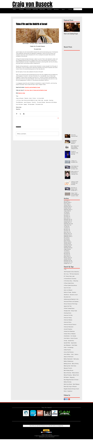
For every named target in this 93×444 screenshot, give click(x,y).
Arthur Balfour (67, 354)
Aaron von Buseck (68, 290)
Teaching (18, 109)
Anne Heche (67, 338)
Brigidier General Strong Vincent (71, 388)
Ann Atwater (73, 336)
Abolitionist (66, 294)
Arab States (74, 345)
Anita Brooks (67, 336)
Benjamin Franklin (68, 368)
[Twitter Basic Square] (67, 399)
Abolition (74, 292)
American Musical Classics (70, 324)
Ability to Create (67, 292)
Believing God (67, 365)
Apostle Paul (71, 340)
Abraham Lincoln (74, 294)
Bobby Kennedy (67, 382)
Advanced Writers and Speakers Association (72, 301)
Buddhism (70, 391)
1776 (65, 269)
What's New (18, 107)
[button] (46, 431)
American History (68, 317)
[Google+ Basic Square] (69, 399)
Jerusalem (46, 100)
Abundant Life (67, 297)
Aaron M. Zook (67, 287)
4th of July (66, 274)
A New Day (75, 280)
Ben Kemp (73, 365)
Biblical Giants (75, 372)
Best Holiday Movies (68, 370)
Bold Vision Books (68, 384)
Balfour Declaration (68, 359)
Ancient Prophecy (68, 329)
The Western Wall (39, 104)
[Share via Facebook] (16, 113)
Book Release (76, 384)
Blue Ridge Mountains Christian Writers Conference (72, 379)
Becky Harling (75, 363)
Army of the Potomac (69, 352)
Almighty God (67, 310)
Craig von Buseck (20, 98)
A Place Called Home (69, 283)
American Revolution (68, 326)
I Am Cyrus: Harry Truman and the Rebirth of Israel (26, 100)
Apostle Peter (67, 343)
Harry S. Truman (32, 98)
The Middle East (19, 102)
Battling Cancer (67, 363)
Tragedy (25, 104)
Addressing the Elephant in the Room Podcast (72, 299)
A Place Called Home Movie (70, 285)
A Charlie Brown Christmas (70, 278)
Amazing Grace (67, 313)
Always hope (74, 310)
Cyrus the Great (19, 104)
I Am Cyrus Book (40, 98)
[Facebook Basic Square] (65, 399)
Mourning (51, 100)
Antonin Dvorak (74, 338)
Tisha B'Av (34, 102)
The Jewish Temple (41, 102)
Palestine (26, 98)
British (65, 391)
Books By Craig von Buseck (70, 386)
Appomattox (74, 343)
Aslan (72, 354)
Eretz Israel (40, 100)
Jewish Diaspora (27, 102)
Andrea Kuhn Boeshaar (69, 331)
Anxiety (65, 340)
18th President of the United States (72, 271)
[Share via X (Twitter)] (20, 113)
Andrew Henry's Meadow (69, 333)
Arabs (65, 347)
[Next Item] (77, 27)
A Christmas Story (68, 280)
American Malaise (68, 320)
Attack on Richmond (68, 356)
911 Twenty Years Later (69, 276)
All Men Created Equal (69, 308)
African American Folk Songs (70, 303)
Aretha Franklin (67, 349)
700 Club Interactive (74, 274)
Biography (72, 377)
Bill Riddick (66, 377)
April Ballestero (67, 345)
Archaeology (70, 347)
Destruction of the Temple (51, 102)
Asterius (76, 354)
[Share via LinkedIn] (23, 113)
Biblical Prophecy (68, 375)
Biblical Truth (76, 375)
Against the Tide (67, 306)
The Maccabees (31, 104)
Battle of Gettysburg (68, 361)
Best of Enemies (67, 372)
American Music (67, 322)
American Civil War (68, 315)
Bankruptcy (76, 359)
